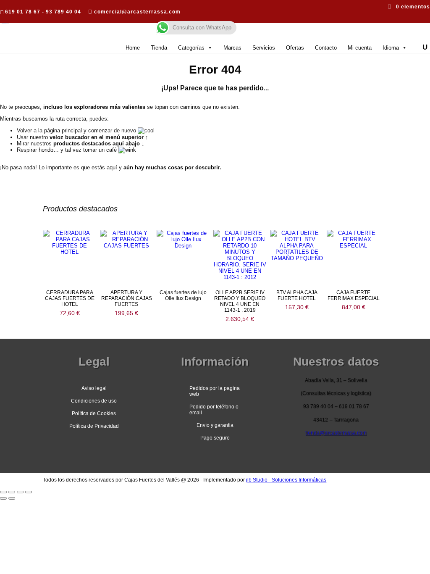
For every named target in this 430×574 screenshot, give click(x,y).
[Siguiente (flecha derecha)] (11, 498)
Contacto (326, 48)
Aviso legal (94, 388)
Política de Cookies (94, 413)
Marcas (232, 48)
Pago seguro (215, 438)
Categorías (191, 48)
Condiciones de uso (94, 401)
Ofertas (295, 48)
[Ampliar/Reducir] (3, 492)
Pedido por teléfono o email (214, 410)
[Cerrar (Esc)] (28, 492)
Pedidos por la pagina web (214, 391)
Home (133, 48)
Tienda (159, 48)
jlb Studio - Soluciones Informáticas (286, 480)
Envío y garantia (215, 425)
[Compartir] (20, 492)
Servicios (263, 48)
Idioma (391, 48)
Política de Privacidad (94, 426)
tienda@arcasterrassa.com (336, 433)
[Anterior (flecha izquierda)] (3, 498)
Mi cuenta (360, 48)
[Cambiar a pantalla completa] (11, 492)
